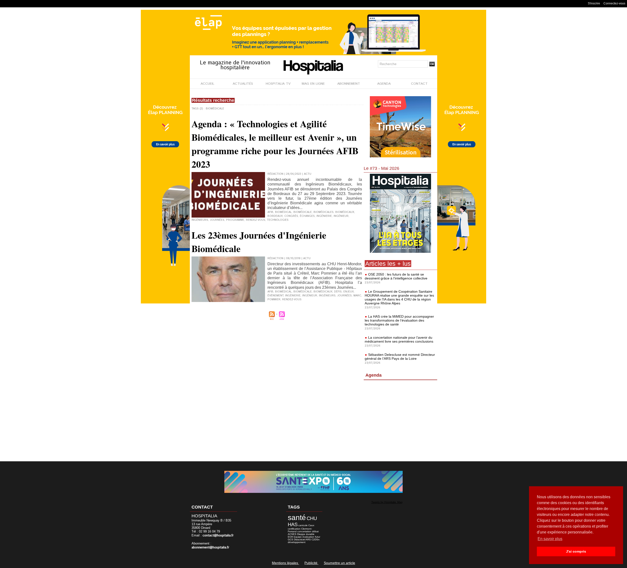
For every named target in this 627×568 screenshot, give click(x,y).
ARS (308, 539)
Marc (357, 296)
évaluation (308, 536)
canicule (303, 525)
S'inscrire (594, 3)
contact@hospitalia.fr (218, 535)
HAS (293, 524)
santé (297, 517)
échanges (307, 216)
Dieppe (301, 534)
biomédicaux (344, 212)
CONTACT (419, 83)
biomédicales (324, 212)
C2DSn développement (304, 541)
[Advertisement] (400, 421)
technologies (278, 220)
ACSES (292, 534)
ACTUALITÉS (243, 83)
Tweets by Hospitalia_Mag (386, 502)
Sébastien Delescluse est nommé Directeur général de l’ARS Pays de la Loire (400, 356)
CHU (312, 518)
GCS (290, 539)
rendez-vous (255, 220)
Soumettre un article (339, 563)
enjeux (348, 292)
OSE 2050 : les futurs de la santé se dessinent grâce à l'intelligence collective (396, 276)
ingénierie (324, 216)
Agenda (373, 375)
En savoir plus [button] (550, 539)
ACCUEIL (207, 83)
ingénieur (341, 216)
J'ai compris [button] (576, 551)
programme (235, 220)
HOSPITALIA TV (278, 83)
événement (275, 296)
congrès (291, 216)
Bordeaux (275, 216)
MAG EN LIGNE (313, 83)
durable (310, 534)
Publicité (311, 563)
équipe (298, 536)
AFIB (270, 212)
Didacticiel (299, 539)
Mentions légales (285, 563)
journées (217, 220)
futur (317, 536)
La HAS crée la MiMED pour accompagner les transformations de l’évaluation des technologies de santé (399, 320)
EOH (290, 536)
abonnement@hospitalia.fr (210, 547)
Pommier (273, 299)
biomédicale (302, 212)
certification (294, 528)
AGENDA (384, 83)
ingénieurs (200, 220)
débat (315, 531)
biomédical (283, 212)
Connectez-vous (614, 3)
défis (338, 292)
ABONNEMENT (348, 83)
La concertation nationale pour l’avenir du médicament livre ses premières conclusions (399, 339)
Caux (311, 525)
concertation (304, 531)
